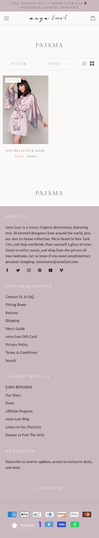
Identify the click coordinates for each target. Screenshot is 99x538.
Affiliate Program (19, 411)
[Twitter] (18, 270)
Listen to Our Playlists (23, 427)
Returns (12, 312)
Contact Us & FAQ (20, 296)
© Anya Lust (49, 488)
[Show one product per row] (84, 63)
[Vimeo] (61, 270)
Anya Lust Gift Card (21, 336)
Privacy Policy (17, 344)
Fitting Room (16, 304)
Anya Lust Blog (17, 419)
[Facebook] (7, 270)
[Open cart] (93, 18)
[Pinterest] (39, 270)
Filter (18, 64)
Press (10, 403)
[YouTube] (50, 270)
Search (11, 360)
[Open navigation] (6, 18)
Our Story (13, 395)
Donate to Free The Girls (25, 434)
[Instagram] (29, 270)
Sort (55, 64)
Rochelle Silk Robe (25, 150)
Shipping (12, 320)
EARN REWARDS (19, 387)
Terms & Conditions (21, 352)
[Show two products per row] (92, 63)
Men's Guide (15, 328)
